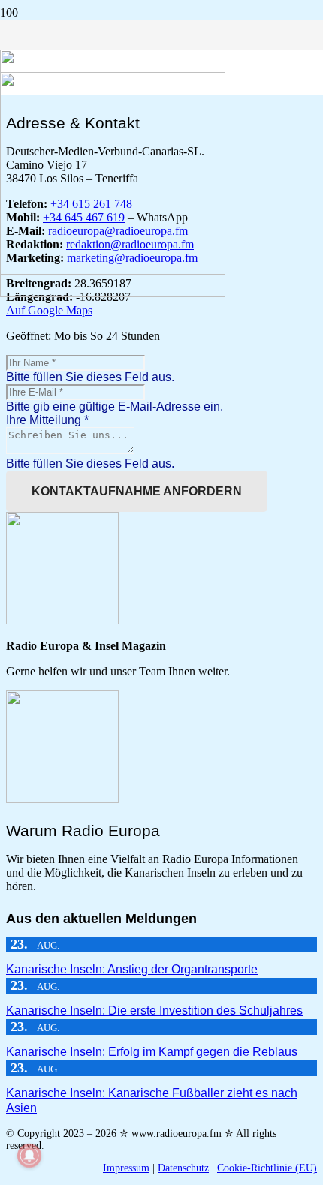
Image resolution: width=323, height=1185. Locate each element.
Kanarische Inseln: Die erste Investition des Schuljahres (154, 1010)
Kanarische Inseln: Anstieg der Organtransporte (132, 969)
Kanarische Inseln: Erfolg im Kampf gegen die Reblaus (151, 1051)
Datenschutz (183, 1168)
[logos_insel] (112, 293)
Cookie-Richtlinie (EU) (267, 1168)
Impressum (126, 1168)
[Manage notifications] (29, 1156)
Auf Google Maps (49, 310)
